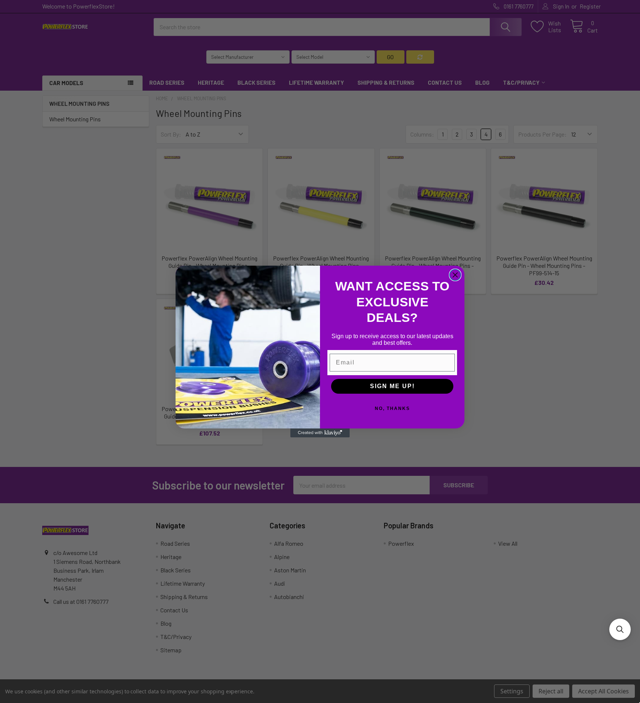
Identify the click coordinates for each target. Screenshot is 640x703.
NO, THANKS (392, 408)
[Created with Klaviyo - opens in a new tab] (320, 432)
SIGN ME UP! (392, 386)
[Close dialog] (455, 274)
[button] (620, 629)
